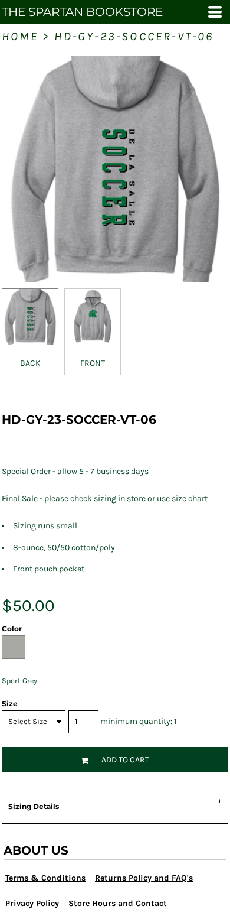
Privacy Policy (32, 903)
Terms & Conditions (45, 878)
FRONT (92, 363)
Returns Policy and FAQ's (144, 878)
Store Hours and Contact (117, 903)
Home (20, 36)
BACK (30, 363)
